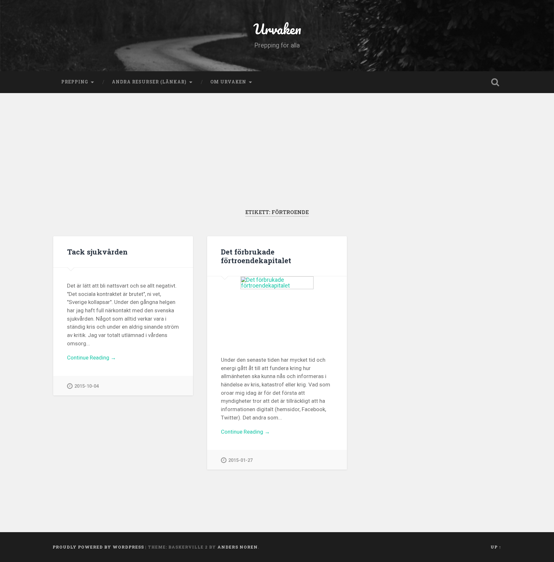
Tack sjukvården (97, 251)
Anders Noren (237, 546)
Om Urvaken (228, 82)
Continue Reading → (91, 357)
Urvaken (277, 28)
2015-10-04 (86, 386)
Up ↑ (496, 546)
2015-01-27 (240, 460)
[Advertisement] (277, 160)
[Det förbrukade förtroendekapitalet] (277, 309)
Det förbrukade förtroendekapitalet (256, 256)
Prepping (74, 82)
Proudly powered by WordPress (98, 546)
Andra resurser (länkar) (149, 82)
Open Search (495, 82)
